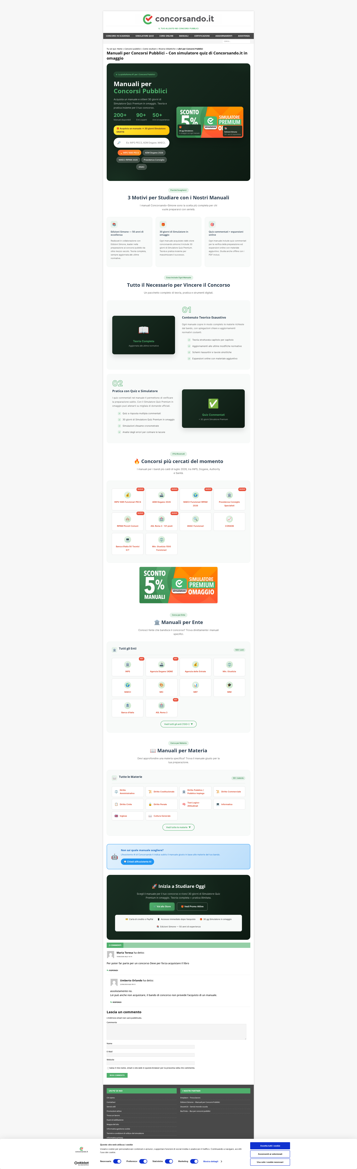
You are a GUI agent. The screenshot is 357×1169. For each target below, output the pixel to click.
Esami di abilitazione (115, 1120)
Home (119, 48)
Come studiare (150, 48)
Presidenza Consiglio (154, 160)
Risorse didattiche (167, 48)
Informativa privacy (115, 1137)
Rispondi (113, 970)
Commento (112, 1022)
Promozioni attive (114, 1111)
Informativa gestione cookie (118, 1129)
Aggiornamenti (223, 35)
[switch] (143, 1161)
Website (110, 1059)
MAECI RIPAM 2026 (128, 160)
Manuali (184, 35)
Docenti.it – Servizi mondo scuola (194, 1106)
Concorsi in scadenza (118, 35)
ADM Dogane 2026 (154, 152)
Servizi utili (111, 1106)
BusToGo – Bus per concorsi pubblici (195, 1111)
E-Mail (110, 1051)
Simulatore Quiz (145, 35)
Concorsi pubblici (133, 48)
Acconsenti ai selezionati (270, 1154)
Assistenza (244, 35)
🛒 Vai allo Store (162, 906)
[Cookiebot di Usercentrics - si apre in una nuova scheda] (81, 1163)
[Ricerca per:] (236, 41)
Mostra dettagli (210, 1161)
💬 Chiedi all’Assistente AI (137, 861)
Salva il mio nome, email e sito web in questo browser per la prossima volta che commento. (152, 1068)
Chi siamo (111, 1097)
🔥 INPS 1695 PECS (129, 152)
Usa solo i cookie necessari (270, 1162)
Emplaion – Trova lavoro (190, 1097)
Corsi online (166, 35)
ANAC (141, 167)
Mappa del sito (113, 1124)
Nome (109, 1043)
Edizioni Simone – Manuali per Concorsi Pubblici (200, 1102)
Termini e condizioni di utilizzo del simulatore (125, 1133)
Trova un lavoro (113, 1115)
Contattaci (111, 1102)
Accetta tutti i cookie (270, 1146)
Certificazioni (202, 35)
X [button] (354, 3)
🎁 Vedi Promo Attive (192, 906)
